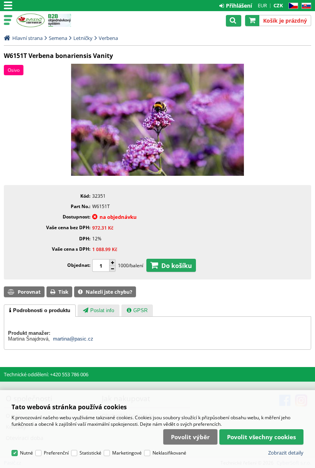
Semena (58, 38)
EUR (262, 5)
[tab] (40, 310)
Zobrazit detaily (285, 452)
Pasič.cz (30, 20)
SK (305, 6)
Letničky (83, 38)
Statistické (90, 453)
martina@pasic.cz (73, 339)
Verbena (108, 38)
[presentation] (39, 310)
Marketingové (127, 453)
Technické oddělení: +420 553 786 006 (46, 374)
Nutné (26, 453)
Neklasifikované (169, 453)
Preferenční (56, 453)
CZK (278, 5)
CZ (292, 6)
